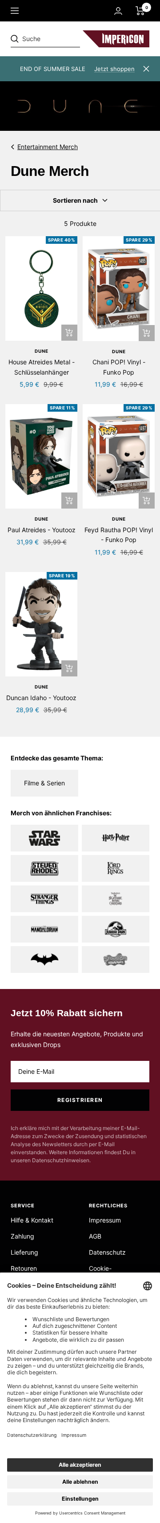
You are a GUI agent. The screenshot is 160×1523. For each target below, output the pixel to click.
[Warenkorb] (140, 10)
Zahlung (22, 1236)
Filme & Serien (44, 783)
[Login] (118, 11)
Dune (41, 351)
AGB (95, 1236)
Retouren (24, 1268)
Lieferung (24, 1252)
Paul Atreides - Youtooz (42, 530)
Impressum (105, 1220)
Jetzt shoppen (114, 68)
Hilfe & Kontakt (32, 1220)
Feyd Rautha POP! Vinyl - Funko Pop (118, 534)
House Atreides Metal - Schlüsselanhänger (41, 367)
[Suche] (72, 38)
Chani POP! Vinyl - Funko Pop (118, 367)
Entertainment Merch (47, 146)
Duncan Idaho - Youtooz (41, 697)
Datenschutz (107, 1252)
